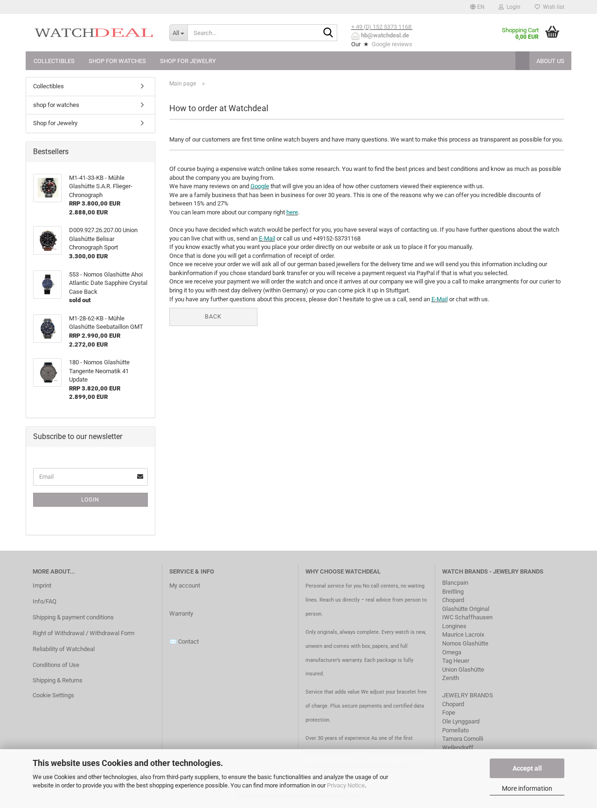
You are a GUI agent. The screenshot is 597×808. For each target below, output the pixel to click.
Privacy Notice (346, 785)
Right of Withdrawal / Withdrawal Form (83, 633)
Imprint (42, 585)
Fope (448, 712)
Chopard (453, 599)
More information (527, 788)
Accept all (527, 768)
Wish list (552, 7)
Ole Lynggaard (460, 721)
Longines (454, 626)
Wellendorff (457, 747)
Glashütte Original (465, 608)
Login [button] (512, 7)
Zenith (450, 677)
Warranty (181, 613)
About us (550, 60)
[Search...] (328, 33)
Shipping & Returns (58, 680)
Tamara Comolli (462, 738)
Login (90, 499)
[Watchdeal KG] (94, 32)
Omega (451, 652)
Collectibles (54, 60)
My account (184, 585)
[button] (477, 7)
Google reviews (392, 44)
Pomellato (455, 730)
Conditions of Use (56, 664)
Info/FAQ (44, 601)
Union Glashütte (463, 669)
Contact (188, 641)
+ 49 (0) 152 (367, 26)
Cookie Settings (53, 695)
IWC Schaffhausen (467, 617)
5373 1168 (397, 26)
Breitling (453, 591)
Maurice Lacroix (463, 634)
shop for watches (117, 60)
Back (213, 316)
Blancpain (455, 582)
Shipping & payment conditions (73, 617)
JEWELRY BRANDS (468, 695)
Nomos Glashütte (465, 643)
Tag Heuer (455, 660)
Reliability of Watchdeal (64, 648)
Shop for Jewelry (188, 60)
